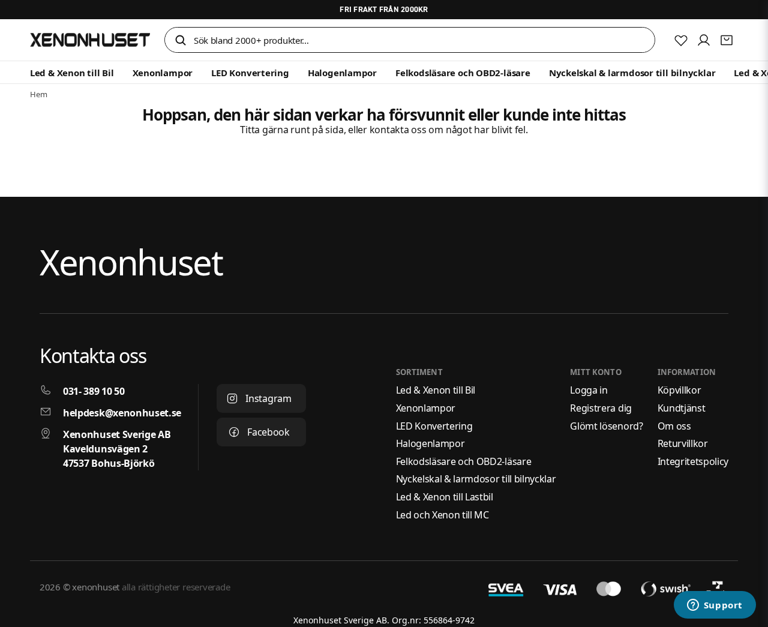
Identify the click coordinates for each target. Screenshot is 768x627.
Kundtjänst (682, 408)
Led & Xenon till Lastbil (444, 496)
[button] (181, 41)
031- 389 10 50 (94, 391)
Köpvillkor (679, 390)
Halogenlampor (342, 73)
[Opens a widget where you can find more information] (714, 606)
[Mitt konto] (703, 40)
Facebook (268, 432)
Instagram (268, 398)
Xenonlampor (163, 73)
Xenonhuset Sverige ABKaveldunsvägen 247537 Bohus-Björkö (116, 449)
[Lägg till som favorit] (681, 40)
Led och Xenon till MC (442, 514)
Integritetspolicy (693, 461)
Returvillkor (683, 443)
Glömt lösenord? (606, 426)
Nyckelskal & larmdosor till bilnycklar (632, 73)
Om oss (674, 426)
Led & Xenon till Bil (72, 73)
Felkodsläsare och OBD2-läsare (462, 73)
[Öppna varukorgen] (726, 40)
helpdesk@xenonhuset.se (122, 412)
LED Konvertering (250, 73)
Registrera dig (601, 408)
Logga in (588, 390)
